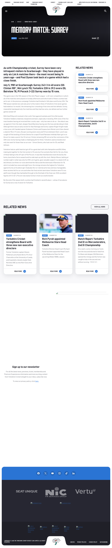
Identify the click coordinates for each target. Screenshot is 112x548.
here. (37, 381)
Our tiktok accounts (66, 473)
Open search (105, 11)
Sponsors (7, 2)
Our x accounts (45, 473)
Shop (27, 2)
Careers (72, 542)
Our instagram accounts (59, 473)
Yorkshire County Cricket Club (56, 9)
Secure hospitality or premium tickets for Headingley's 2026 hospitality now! (92, 149)
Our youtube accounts (52, 473)
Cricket (19, 21)
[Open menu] (6, 11)
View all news (99, 207)
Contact (53, 2)
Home (12, 21)
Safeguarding (104, 542)
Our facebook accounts (38, 473)
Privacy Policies (81, 542)
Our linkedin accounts (73, 473)
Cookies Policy (93, 542)
